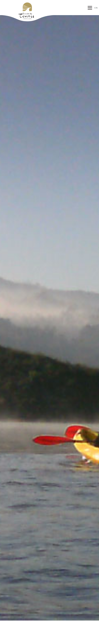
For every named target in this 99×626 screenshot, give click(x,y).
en (96, 8)
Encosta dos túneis (28, 10)
